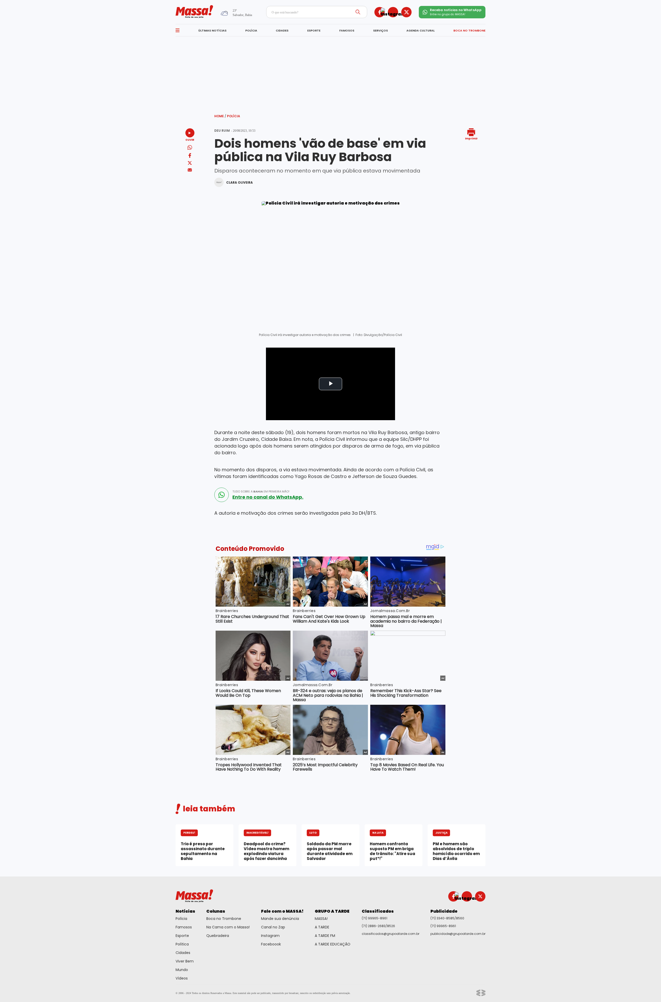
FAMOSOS (346, 30)
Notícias (185, 911)
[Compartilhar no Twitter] (190, 163)
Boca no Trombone (223, 918)
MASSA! (321, 918)
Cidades (183, 952)
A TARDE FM (325, 935)
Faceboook (271, 944)
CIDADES (282, 30)
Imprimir (471, 138)
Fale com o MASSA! (282, 911)
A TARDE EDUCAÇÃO (332, 944)
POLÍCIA (251, 30)
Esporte (182, 935)
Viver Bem (185, 961)
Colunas (215, 911)
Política (182, 944)
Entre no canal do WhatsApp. (267, 497)
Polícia (233, 116)
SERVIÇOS (380, 30)
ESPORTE (313, 30)
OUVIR (189, 139)
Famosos (184, 927)
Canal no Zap (273, 927)
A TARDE (322, 927)
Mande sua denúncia (280, 918)
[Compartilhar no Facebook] (189, 156)
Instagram (270, 935)
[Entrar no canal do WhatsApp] (221, 495)
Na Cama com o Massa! (228, 927)
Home (220, 116)
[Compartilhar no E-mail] (190, 170)
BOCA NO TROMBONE (469, 30)
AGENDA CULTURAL (420, 30)
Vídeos (182, 978)
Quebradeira (217, 935)
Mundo (182, 969)
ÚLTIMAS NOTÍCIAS (212, 30)
